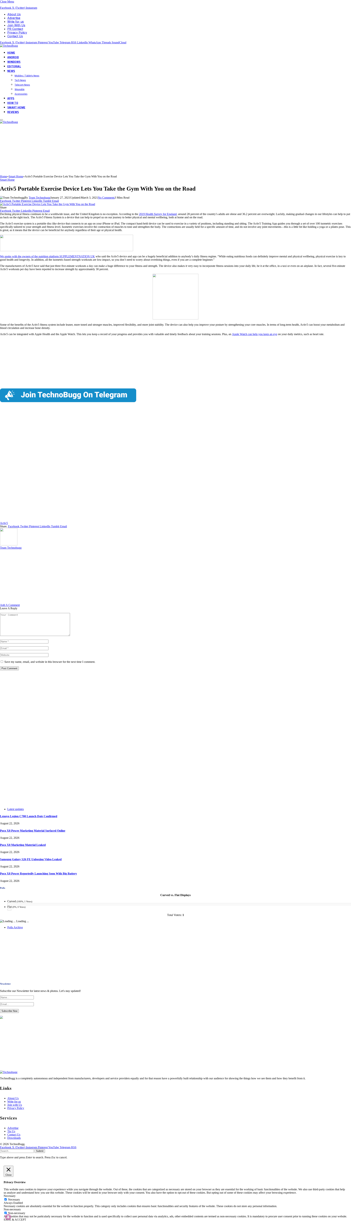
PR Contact (15, 29)
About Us (14, 14)
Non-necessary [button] (12, 1209)
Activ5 (4, 523)
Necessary (14, 1199)
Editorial (14, 66)
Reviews (13, 112)
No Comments (106, 197)
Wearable (19, 89)
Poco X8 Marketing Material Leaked (23, 844)
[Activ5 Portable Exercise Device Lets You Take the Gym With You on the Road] (47, 204)
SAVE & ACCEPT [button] (15, 1219)
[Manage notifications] (8, 1217)
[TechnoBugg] (9, 45)
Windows (13, 62)
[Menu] (1, 119)
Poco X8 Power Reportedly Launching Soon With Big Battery (38, 873)
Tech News (20, 80)
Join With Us (16, 25)
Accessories (21, 94)
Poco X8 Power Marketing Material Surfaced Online (32, 830)
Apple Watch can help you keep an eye (254, 334)
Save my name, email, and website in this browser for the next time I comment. (49, 661)
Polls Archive (15, 927)
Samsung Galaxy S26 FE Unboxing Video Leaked (31, 859)
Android (13, 57)
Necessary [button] (10, 1195)
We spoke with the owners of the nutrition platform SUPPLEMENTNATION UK (47, 256)
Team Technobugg (39, 197)
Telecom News (22, 85)
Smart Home (16, 107)
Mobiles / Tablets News (27, 76)
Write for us (15, 21)
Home (11, 52)
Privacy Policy (17, 32)
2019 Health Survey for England (158, 214)
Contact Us (15, 36)
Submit (40, 1151)
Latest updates (15, 809)
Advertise (13, 18)
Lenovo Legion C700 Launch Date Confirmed (28, 816)
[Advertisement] (109, 149)
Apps (10, 98)
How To (12, 103)
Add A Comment (10, 605)
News (11, 71)
